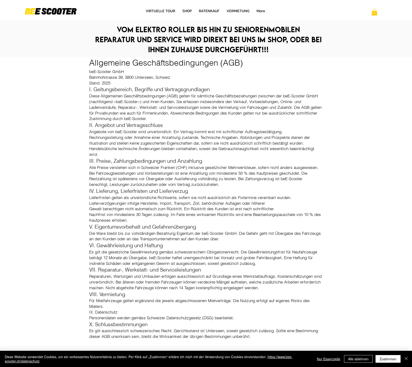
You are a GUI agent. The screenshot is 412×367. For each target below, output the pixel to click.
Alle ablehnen (358, 359)
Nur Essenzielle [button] (328, 359)
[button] (374, 12)
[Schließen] (406, 359)
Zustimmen (388, 359)
